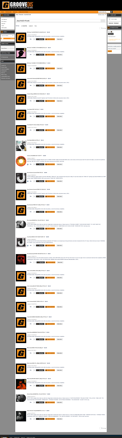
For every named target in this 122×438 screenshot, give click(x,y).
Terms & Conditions (5, 69)
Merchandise (4, 27)
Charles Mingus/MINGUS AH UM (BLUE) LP (36, 93)
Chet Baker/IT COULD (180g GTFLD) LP (35, 124)
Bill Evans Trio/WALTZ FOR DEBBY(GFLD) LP (37, 47)
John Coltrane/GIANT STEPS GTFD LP (35, 301)
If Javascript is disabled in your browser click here (114, 40)
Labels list (12, 38)
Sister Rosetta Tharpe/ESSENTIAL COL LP (36, 410)
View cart (111, 23)
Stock (3, 25)
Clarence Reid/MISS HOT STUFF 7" (34, 155)
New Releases (4, 19)
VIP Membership (4, 57)
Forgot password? (111, 36)
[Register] (111, 34)
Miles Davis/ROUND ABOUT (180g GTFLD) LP (37, 378)
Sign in (109, 31)
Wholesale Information (5, 78)
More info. (59, 39)
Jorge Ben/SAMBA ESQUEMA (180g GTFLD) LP (37, 316)
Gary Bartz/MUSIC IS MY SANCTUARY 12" (36, 236)
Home (17, 14)
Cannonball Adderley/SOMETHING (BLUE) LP (37, 78)
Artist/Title (24, 25)
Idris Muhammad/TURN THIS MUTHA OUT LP (37, 253)
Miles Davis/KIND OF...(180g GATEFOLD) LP (36, 363)
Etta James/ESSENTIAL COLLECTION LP (36, 220)
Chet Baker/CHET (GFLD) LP (33, 109)
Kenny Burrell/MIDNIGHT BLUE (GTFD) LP (36, 332)
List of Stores (4, 48)
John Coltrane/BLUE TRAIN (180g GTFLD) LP (37, 286)
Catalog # (31, 25)
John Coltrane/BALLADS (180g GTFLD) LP (36, 270)
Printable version (101, 14)
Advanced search (117, 11)
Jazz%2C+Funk (27, 14)
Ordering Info (4, 70)
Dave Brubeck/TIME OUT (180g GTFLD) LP (36, 204)
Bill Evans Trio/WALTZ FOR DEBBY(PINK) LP (36, 63)
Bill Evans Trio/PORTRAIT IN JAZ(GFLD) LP (36, 32)
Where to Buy (4, 74)
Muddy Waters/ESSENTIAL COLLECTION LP (36, 394)
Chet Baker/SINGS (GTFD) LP (33, 140)
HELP (2, 61)
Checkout (116, 23)
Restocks (21, 14)
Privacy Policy (4, 67)
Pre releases (4, 21)
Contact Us (3, 65)
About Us (3, 72)
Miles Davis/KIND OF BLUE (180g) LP (35, 347)
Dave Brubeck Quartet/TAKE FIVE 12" (35, 172)
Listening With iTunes (5, 76)
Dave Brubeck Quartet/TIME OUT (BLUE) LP (36, 189)
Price (36, 25)
